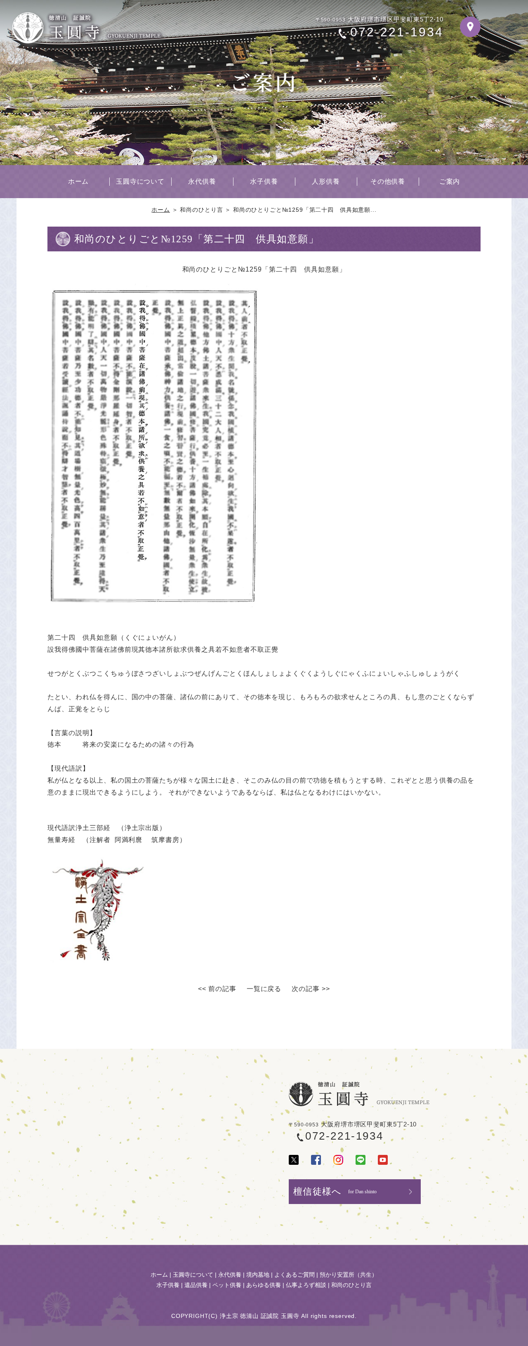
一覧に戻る (264, 988)
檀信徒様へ (335, 1191)
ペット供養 (226, 1285)
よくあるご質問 (294, 1274)
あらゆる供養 (263, 1285)
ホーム (78, 181)
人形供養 (326, 181)
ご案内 (449, 181)
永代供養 (202, 181)
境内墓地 (257, 1274)
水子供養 (264, 181)
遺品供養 (195, 1285)
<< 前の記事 (217, 988)
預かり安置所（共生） (348, 1274)
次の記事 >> (311, 988)
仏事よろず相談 (306, 1285)
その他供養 (387, 181)
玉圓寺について (140, 181)
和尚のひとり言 (351, 1285)
